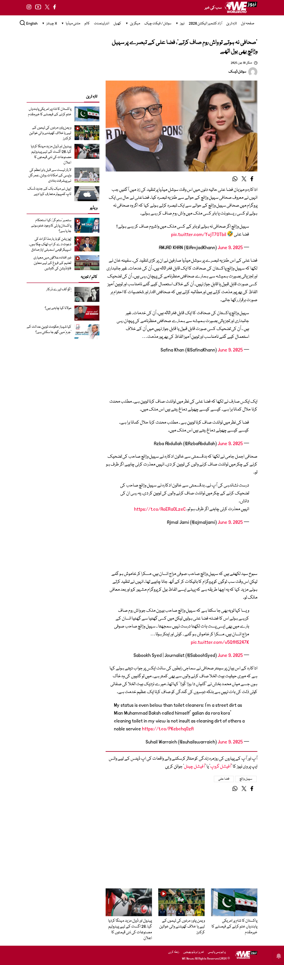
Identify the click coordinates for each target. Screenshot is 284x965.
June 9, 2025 (230, 247)
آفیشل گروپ (220, 766)
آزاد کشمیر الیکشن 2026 (205, 23)
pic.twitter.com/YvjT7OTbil (198, 234)
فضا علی (223, 778)
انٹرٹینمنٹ (101, 23)
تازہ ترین (231, 23)
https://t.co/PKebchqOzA (168, 728)
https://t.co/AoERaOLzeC (160, 509)
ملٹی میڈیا (73, 23)
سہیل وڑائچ (246, 778)
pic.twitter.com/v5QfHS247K (220, 642)
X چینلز (51, 23)
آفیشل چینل (194, 766)
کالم (87, 23)
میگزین (135, 23)
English (32, 23)
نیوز (182, 23)
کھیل (117, 23)
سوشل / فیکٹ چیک (157, 23)
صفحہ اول (247, 23)
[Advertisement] (181, 377)
